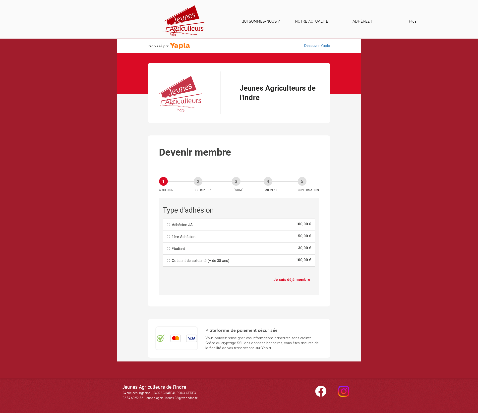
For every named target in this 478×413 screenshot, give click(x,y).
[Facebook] (320, 391)
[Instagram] (343, 391)
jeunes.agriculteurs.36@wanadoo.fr (172, 398)
